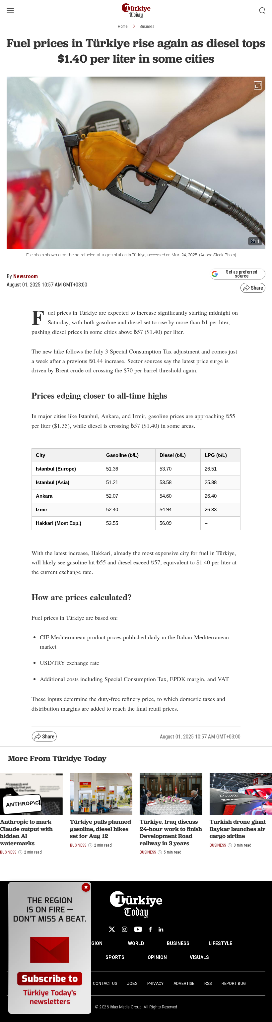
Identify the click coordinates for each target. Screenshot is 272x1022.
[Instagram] (124, 929)
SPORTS (114, 957)
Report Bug (234, 983)
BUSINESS (178, 943)
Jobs (132, 983)
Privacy (155, 983)
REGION (94, 943)
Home (122, 27)
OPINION (157, 957)
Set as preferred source (241, 274)
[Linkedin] (161, 929)
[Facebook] (150, 929)
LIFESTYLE (220, 943)
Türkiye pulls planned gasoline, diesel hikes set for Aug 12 (100, 829)
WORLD (136, 943)
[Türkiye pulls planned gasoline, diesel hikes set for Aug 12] (101, 794)
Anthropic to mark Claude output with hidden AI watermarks (26, 832)
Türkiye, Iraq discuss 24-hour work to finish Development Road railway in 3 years (171, 832)
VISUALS (199, 957)
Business (147, 27)
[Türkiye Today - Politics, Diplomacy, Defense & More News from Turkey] (136, 10)
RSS (208, 983)
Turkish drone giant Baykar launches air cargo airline (238, 829)
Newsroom (25, 276)
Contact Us (105, 983)
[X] (111, 929)
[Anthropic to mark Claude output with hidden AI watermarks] (31, 794)
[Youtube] (138, 929)
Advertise (183, 983)
